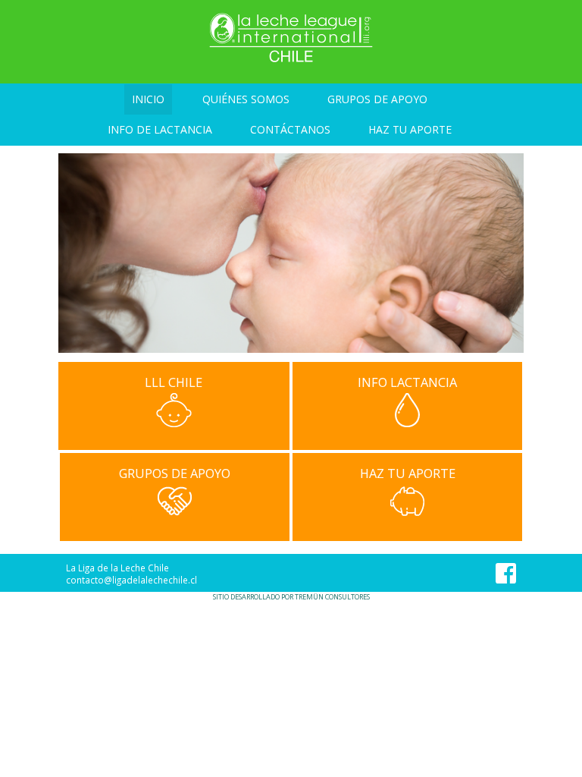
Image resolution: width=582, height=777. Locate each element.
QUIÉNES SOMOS (245, 99)
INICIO (148, 99)
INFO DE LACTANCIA (160, 129)
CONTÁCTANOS (290, 129)
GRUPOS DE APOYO (377, 99)
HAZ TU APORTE (410, 129)
